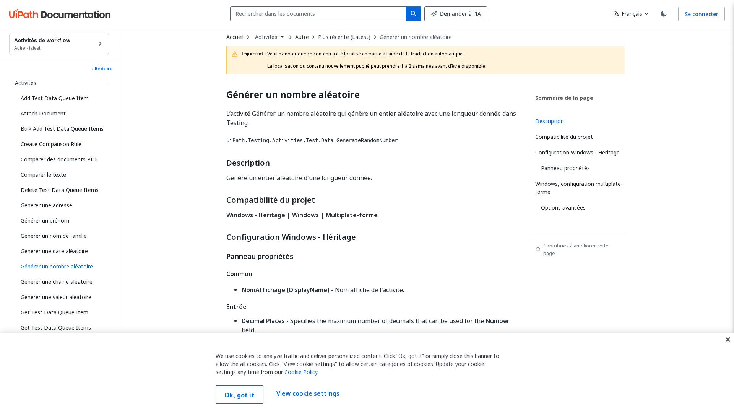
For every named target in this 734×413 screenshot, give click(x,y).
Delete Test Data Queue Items (60, 190)
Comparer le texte (43, 175)
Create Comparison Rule (51, 144)
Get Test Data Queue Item (54, 312)
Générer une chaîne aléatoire (57, 282)
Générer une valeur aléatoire (56, 297)
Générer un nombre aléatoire (416, 37)
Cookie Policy (300, 372)
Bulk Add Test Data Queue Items (62, 129)
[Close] (728, 339)
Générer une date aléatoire (54, 251)
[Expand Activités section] (107, 83)
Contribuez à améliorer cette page (576, 249)
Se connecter (701, 14)
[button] (62, 266)
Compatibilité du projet (270, 200)
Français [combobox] (627, 14)
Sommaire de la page (564, 98)
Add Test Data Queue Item (55, 98)
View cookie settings (307, 393)
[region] (367, 373)
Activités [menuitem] (266, 37)
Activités (25, 83)
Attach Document (43, 113)
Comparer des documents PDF (59, 159)
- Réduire (102, 68)
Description (248, 163)
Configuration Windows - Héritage (291, 237)
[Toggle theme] (663, 13)
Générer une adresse (46, 205)
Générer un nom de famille (54, 236)
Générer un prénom (45, 220)
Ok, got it (239, 395)
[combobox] (320, 14)
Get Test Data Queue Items (56, 328)
